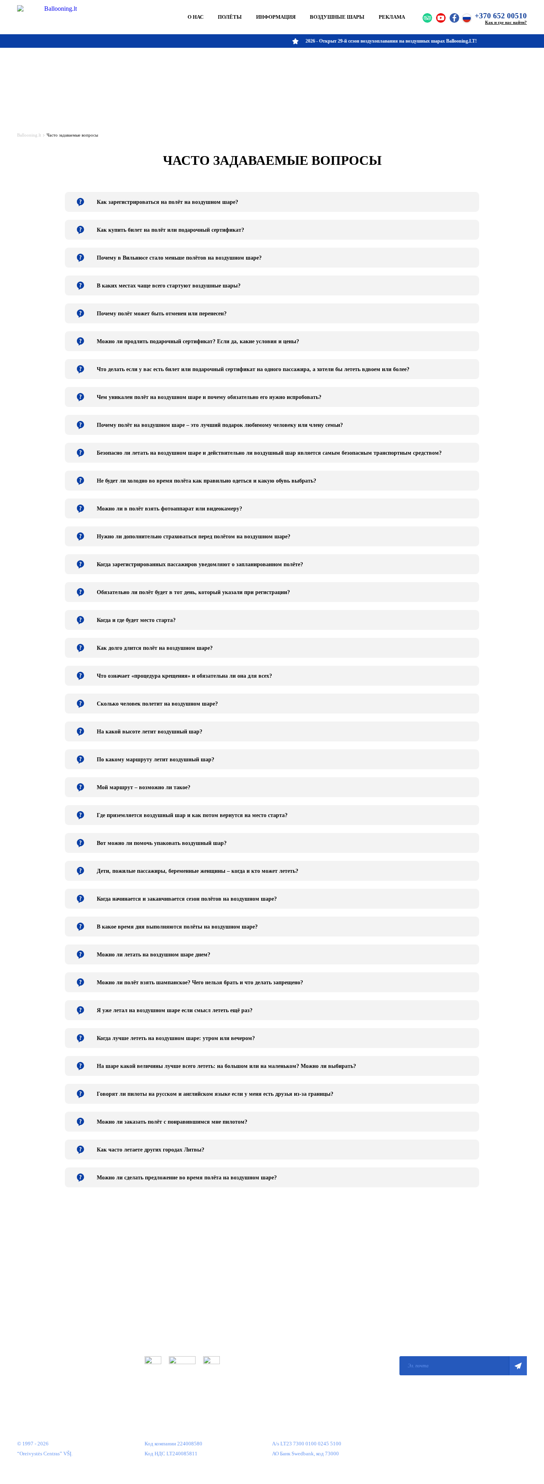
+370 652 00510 (501, 16)
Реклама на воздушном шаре (49, 1347)
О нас (196, 17)
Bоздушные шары (337, 17)
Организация (31, 1299)
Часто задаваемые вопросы (47, 1359)
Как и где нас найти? (506, 22)
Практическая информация (47, 1323)
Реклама (392, 17)
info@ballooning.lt (293, 1366)
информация (275, 17)
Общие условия (162, 1299)
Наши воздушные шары (43, 1335)
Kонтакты (28, 1371)
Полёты (230, 17)
